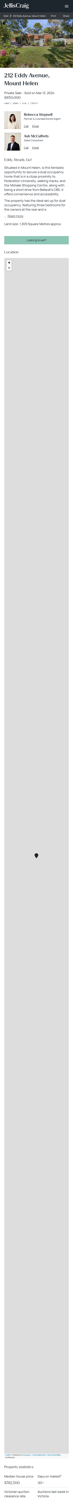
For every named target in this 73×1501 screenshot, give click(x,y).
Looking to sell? (36, 240)
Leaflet (8, 1455)
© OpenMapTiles (38, 1455)
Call (26, 126)
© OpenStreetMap (53, 1455)
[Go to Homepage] (16, 6)
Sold (6, 16)
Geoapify (26, 1455)
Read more (15, 216)
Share (66, 16)
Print (53, 16)
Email (35, 126)
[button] (36, 855)
